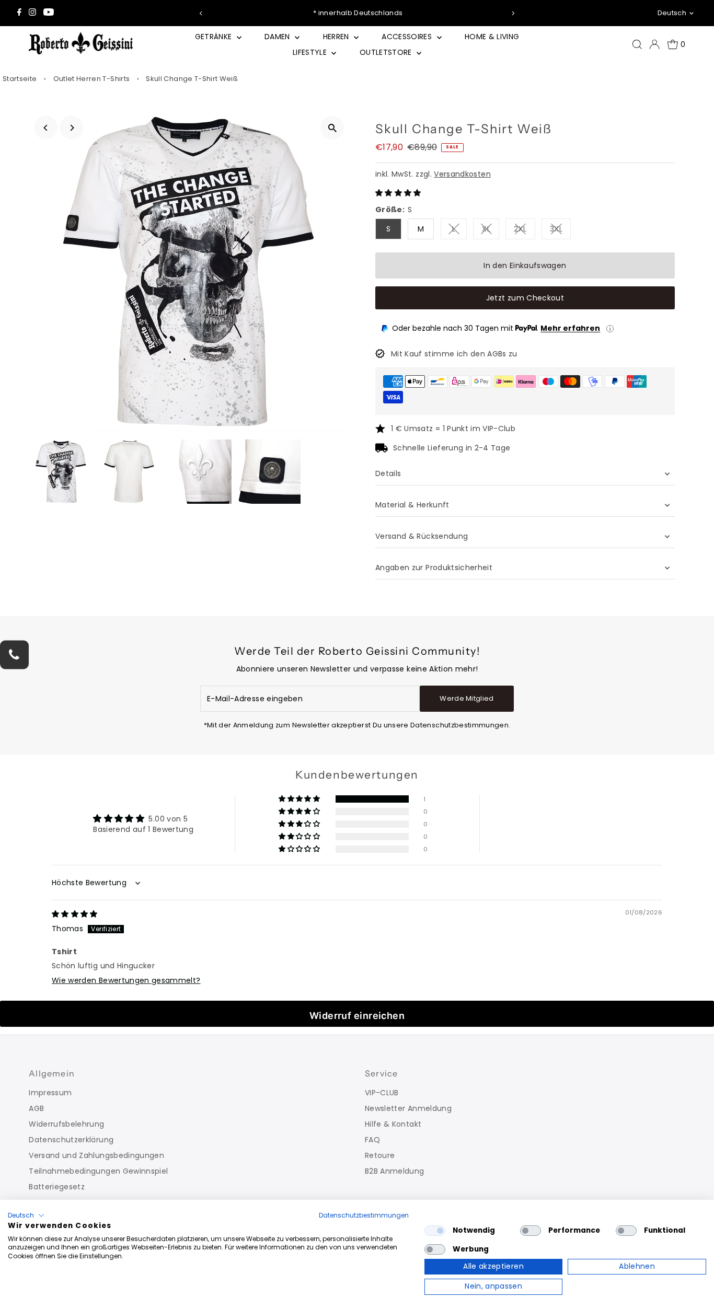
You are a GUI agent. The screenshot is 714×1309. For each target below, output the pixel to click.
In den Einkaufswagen (524, 265)
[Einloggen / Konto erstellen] (654, 44)
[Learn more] (610, 328)
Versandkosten (462, 174)
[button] (398, 193)
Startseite (20, 79)
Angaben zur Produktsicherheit (435, 567)
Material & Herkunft (412, 505)
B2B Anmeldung (394, 1171)
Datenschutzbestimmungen (364, 1215)
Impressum (50, 1092)
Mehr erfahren (570, 328)
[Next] (512, 13)
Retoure (380, 1155)
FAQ (372, 1139)
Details (388, 473)
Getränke (214, 36)
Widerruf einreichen (357, 1015)
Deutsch (672, 13)
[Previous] (201, 13)
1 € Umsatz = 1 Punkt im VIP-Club (453, 428)
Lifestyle (311, 52)
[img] (75, 914)
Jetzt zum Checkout (525, 298)
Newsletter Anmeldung (408, 1108)
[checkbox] (434, 1230)
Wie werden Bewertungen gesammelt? (126, 980)
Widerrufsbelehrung (66, 1124)
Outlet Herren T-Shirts (91, 79)
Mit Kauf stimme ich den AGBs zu (454, 354)
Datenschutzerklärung (71, 1139)
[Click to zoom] (332, 128)
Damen (278, 36)
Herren (337, 36)
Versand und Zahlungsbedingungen (96, 1155)
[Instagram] (32, 13)
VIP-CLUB (382, 1092)
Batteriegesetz (57, 1186)
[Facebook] (19, 13)
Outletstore (387, 52)
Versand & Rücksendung (421, 536)
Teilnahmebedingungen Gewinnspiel (98, 1171)
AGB (36, 1108)
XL (490, 231)
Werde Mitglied (467, 698)
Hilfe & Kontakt (393, 1124)
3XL (560, 231)
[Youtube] (48, 13)
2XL (524, 231)
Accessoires (408, 36)
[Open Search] (637, 44)
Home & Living (492, 36)
